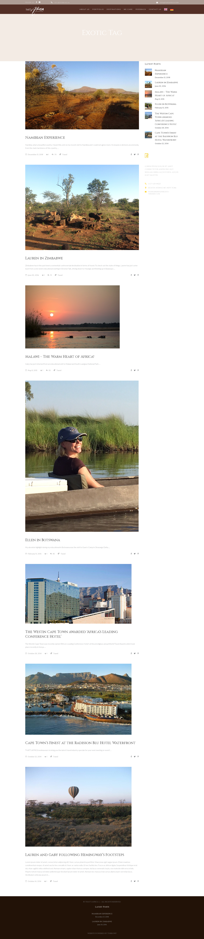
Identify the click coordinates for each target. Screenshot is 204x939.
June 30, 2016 (33, 275)
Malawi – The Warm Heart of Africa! (59, 356)
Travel (64, 154)
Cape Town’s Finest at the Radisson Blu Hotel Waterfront (80, 743)
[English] (166, 9)
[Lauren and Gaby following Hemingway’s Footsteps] (78, 807)
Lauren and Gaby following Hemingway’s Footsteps (74, 855)
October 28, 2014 (35, 653)
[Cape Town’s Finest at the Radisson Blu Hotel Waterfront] (78, 699)
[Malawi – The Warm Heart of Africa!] (72, 316)
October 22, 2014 (34, 757)
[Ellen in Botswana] (82, 456)
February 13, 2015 (34, 554)
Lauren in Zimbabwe (44, 258)
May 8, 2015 (32, 370)
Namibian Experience (45, 137)
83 (49, 370)
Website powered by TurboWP (102, 933)
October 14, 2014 (34, 881)
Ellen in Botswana (42, 540)
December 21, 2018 (35, 154)
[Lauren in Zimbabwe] (82, 207)
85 (53, 554)
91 (51, 275)
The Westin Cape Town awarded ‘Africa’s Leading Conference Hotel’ (71, 634)
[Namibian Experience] (82, 95)
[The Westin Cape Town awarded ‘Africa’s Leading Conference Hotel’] (78, 594)
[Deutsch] (172, 9)
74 (55, 154)
